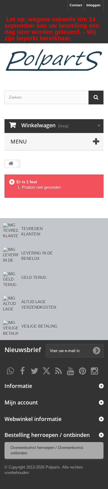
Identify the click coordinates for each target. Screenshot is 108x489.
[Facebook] (22, 370)
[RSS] (58, 370)
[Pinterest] (82, 370)
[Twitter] (34, 370)
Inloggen (93, 5)
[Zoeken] (96, 97)
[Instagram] (94, 370)
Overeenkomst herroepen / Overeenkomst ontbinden (46, 450)
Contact (76, 5)
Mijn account (21, 402)
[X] (46, 370)
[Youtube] (70, 370)
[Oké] (97, 350)
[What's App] (10, 370)
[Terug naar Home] (10, 164)
